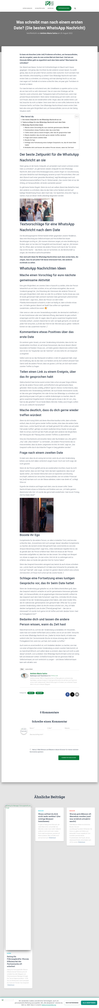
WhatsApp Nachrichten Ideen (32, 125)
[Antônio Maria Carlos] (25, 676)
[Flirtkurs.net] (49, 3)
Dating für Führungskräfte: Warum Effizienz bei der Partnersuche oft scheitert (18, 961)
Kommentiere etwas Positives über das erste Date (42, 130)
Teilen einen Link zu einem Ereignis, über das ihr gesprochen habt (48, 132)
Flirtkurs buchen (63, 8)
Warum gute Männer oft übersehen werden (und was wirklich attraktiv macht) (80, 817)
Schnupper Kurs (40, 8)
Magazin (31, 692)
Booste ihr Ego (30, 140)
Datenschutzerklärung (49, 1005)
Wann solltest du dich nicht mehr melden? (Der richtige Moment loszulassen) (49, 817)
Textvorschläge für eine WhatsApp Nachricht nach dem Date (43, 122)
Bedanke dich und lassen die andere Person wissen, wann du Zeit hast (49, 147)
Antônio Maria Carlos (38, 674)
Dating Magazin (27, 8)
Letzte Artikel (29, 669)
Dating (9, 953)
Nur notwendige (72, 1003)
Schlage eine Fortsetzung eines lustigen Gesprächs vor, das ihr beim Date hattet (50, 144)
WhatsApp (39, 692)
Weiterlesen (10, 985)
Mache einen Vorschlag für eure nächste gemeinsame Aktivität (47, 127)
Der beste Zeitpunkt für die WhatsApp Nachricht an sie (41, 120)
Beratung (51, 8)
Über (22, 669)
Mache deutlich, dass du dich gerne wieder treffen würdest (45, 135)
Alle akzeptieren (89, 1003)
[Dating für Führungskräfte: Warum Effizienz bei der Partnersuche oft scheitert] (18, 877)
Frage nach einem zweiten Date (36, 137)
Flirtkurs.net (54, 675)
